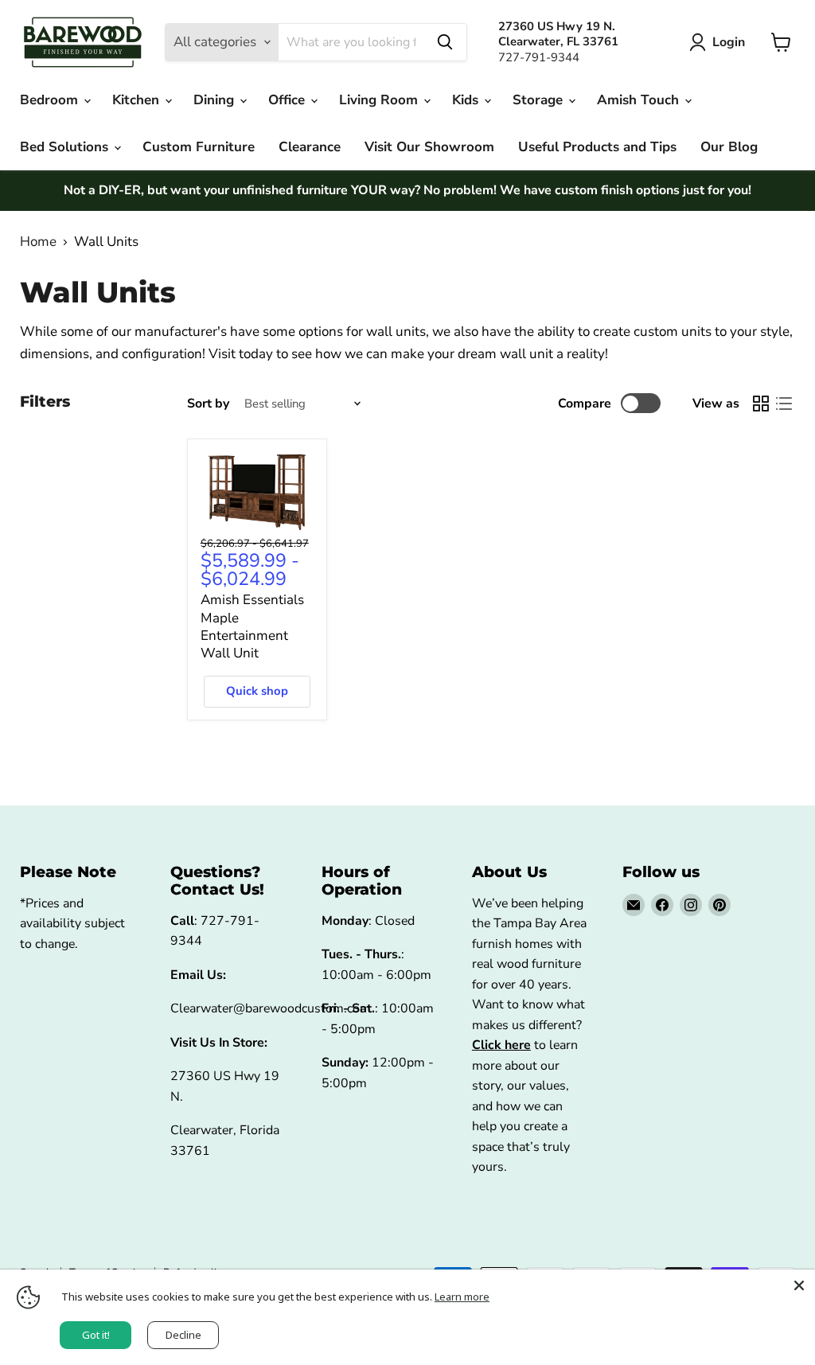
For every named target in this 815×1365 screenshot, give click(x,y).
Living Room (380, 100)
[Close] (799, 1285)
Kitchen (137, 100)
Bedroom (51, 100)
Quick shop (257, 691)
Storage (540, 100)
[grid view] (761, 403)
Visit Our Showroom (429, 147)
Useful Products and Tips (597, 147)
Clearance (310, 147)
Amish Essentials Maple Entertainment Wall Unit (252, 626)
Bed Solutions (66, 147)
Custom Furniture (198, 147)
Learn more (462, 1296)
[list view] (784, 403)
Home (38, 242)
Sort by (208, 403)
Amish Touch (640, 100)
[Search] (444, 42)
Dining (215, 100)
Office (288, 100)
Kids (467, 100)
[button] (720, 42)
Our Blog (729, 147)
